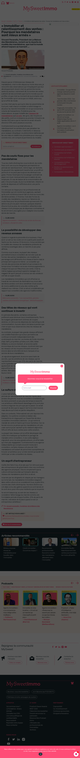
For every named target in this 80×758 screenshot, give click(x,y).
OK (40, 754)
